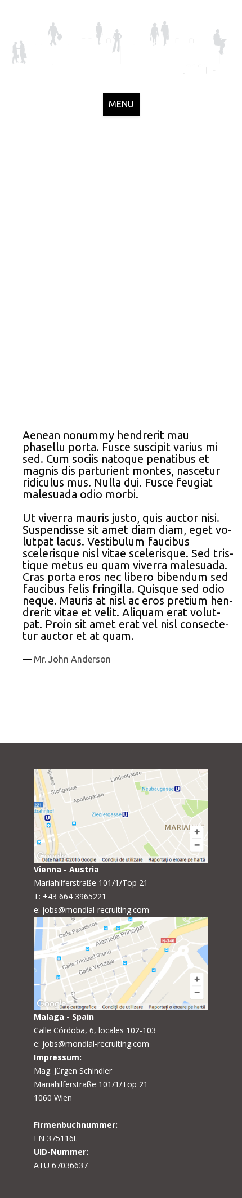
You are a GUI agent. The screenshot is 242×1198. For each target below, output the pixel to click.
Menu (121, 104)
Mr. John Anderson (72, 659)
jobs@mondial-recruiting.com (95, 909)
